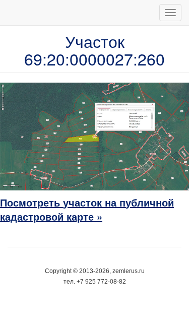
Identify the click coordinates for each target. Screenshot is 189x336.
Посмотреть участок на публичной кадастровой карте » (87, 209)
